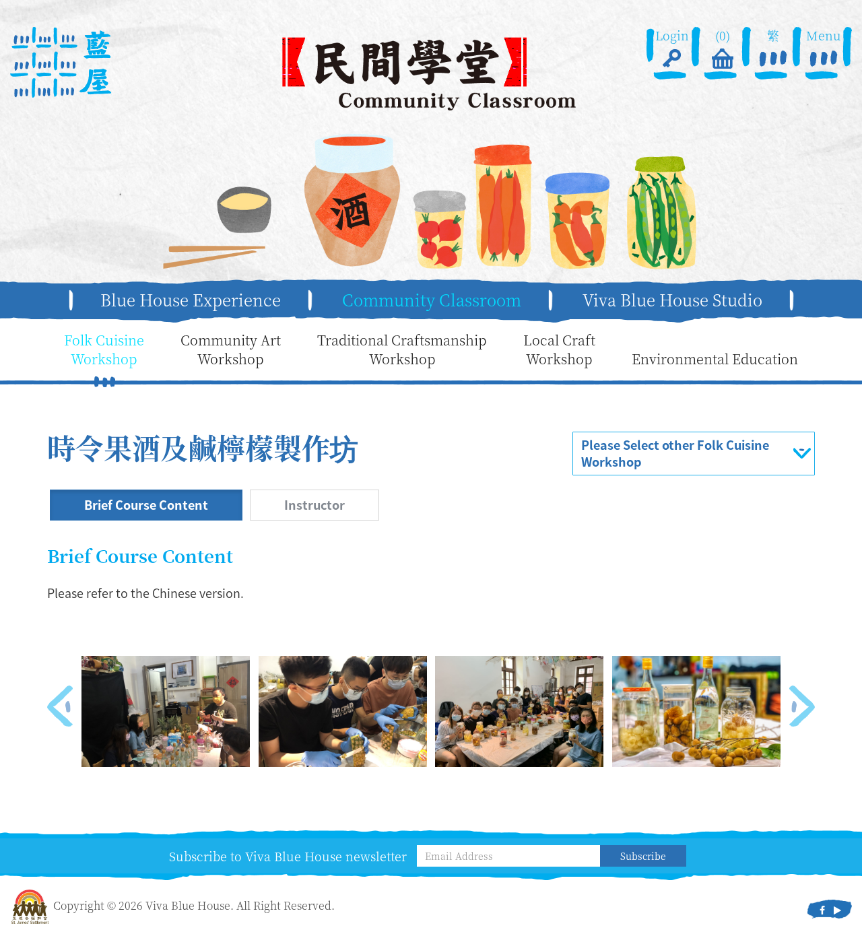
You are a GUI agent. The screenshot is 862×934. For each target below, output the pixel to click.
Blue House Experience (190, 299)
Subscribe (643, 856)
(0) (722, 35)
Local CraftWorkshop (559, 350)
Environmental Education (715, 358)
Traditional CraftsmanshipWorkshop (402, 350)
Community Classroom (431, 299)
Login (672, 35)
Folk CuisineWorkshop (104, 350)
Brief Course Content (146, 505)
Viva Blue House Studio (672, 299)
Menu (823, 35)
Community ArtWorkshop (230, 350)
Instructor (314, 505)
